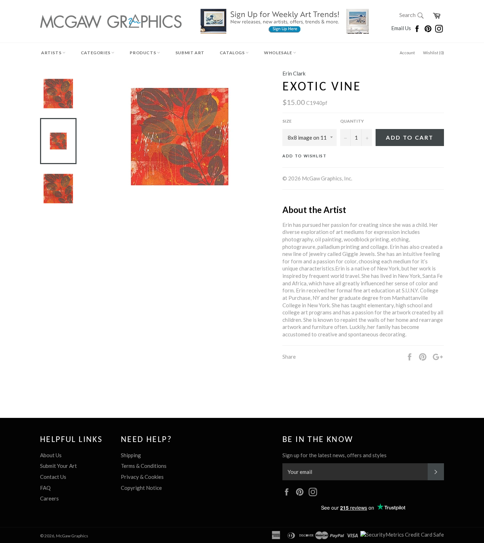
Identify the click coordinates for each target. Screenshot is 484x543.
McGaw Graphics (72, 535)
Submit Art (189, 52)
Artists (51, 52)
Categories (96, 52)
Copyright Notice (141, 488)
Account (407, 52)
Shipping (131, 455)
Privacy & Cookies (142, 477)
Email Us (401, 28)
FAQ (45, 488)
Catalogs (233, 52)
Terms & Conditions (144, 466)
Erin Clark (293, 73)
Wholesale (278, 52)
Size (287, 121)
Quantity (352, 121)
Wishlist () (433, 52)
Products (143, 52)
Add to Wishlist (304, 155)
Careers (49, 498)
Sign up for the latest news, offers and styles (334, 455)
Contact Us (53, 477)
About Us (51, 455)
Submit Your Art (58, 466)
